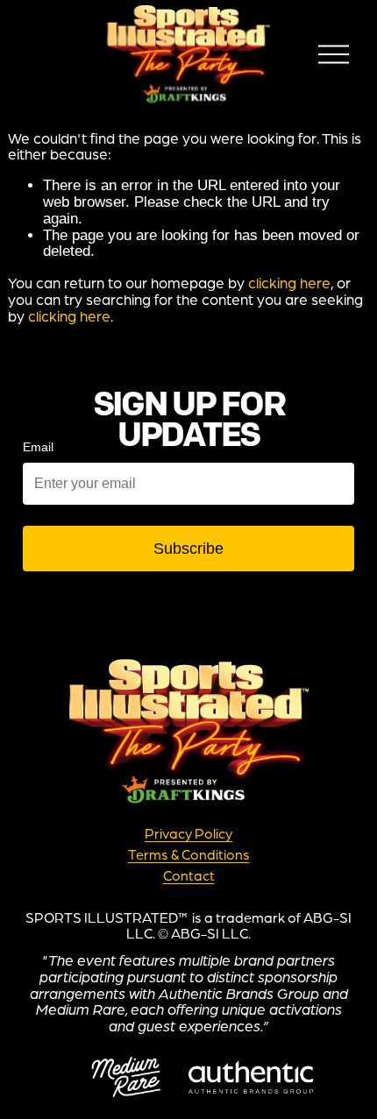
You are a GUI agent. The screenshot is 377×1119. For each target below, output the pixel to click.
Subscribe (188, 548)
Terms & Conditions (189, 855)
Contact (189, 876)
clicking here (289, 282)
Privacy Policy (188, 834)
